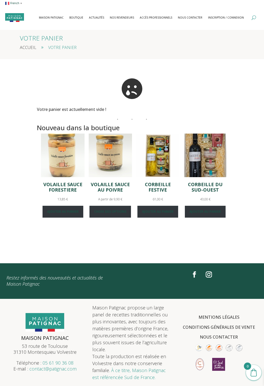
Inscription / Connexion (226, 17)
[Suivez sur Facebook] (194, 274)
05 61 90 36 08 (58, 363)
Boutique (76, 17)
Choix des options (110, 211)
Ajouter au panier (63, 211)
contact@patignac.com (53, 369)
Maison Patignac (51, 17)
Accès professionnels (156, 17)
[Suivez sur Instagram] (209, 274)
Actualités (96, 17)
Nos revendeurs (122, 17)
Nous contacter (190, 17)
